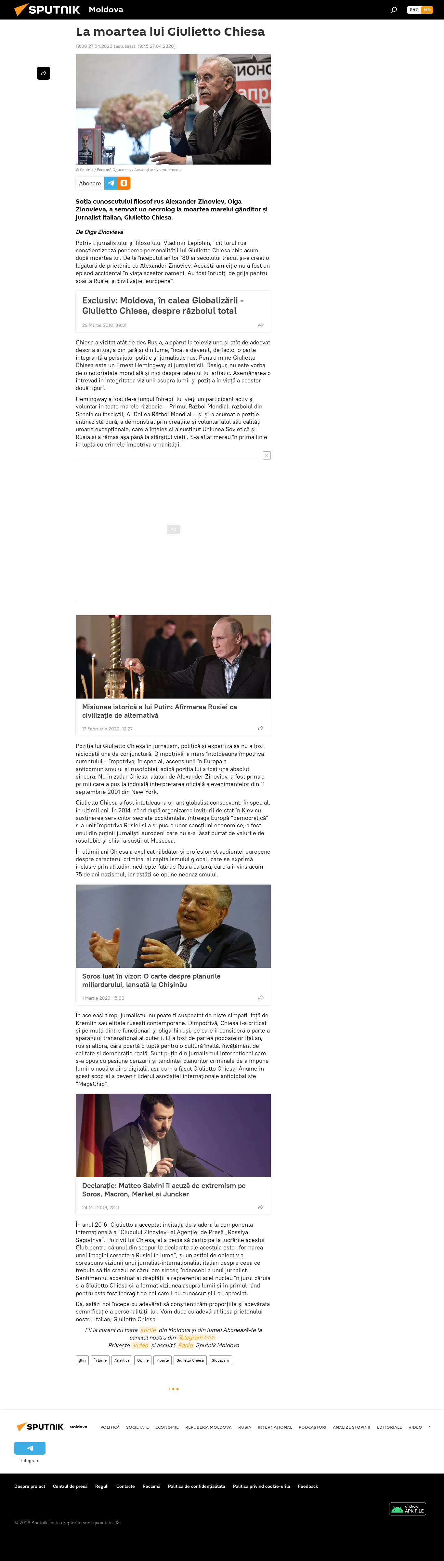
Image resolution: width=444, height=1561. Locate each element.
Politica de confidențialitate (196, 1486)
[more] (260, 324)
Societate (137, 1427)
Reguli (102, 1486)
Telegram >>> (196, 1337)
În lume (100, 1360)
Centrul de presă (70, 1486)
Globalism (220, 1360)
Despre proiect (29, 1486)
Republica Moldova (208, 1427)
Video (140, 1345)
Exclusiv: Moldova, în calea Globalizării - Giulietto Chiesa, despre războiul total (163, 305)
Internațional (275, 1427)
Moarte (162, 1360)
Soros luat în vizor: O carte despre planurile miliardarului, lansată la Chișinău (151, 980)
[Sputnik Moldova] (50, 18)
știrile (148, 1330)
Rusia (244, 1427)
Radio (185, 1345)
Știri (82, 1360)
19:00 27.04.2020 (94, 46)
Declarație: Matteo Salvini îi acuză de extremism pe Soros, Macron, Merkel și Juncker (164, 1189)
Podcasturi (312, 1427)
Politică (110, 1427)
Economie (167, 1427)
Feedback (308, 1486)
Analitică (121, 1360)
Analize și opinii (351, 1427)
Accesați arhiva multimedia (157, 169)
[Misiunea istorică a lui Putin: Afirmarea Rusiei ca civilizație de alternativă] (173, 657)
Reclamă (151, 1486)
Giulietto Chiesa (190, 1360)
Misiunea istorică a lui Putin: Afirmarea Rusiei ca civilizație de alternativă (159, 710)
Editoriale (389, 1427)
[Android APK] (407, 1509)
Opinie (143, 1360)
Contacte (125, 1486)
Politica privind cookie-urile (261, 1486)
